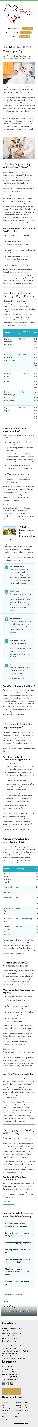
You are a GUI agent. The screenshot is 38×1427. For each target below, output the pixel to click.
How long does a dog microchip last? (17, 1251)
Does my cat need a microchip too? (17, 1283)
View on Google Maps (9, 1336)
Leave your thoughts (22, 59)
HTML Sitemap (10, 1393)
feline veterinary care (18, 1116)
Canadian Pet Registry (24, 1025)
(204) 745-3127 (24, 36)
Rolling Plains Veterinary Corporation (19, 118)
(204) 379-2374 (27, 28)
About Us (10, 1390)
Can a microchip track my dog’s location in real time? (17, 1261)
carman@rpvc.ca (12, 1379)
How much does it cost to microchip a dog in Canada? (16, 1224)
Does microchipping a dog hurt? (18, 1243)
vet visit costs (15, 500)
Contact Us (7, 1202)
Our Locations (8, 1204)
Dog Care (18, 1294)
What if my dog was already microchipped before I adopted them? (17, 1271)
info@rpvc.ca (11, 1341)
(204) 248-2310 (26, 32)
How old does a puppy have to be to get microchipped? (17, 1234)
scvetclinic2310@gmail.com (16, 1358)
